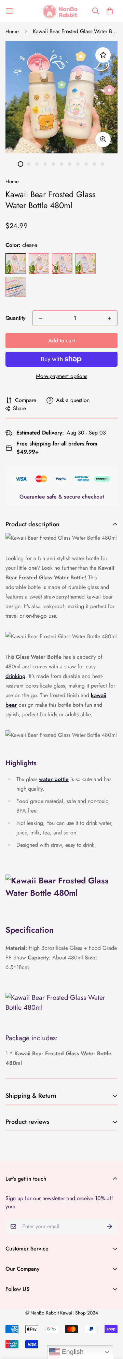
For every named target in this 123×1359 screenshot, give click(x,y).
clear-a (15, 263)
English (72, 1351)
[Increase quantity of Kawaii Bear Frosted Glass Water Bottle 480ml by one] (109, 318)
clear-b (39, 263)
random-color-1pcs (15, 287)
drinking (15, 676)
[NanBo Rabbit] (61, 11)
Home (12, 31)
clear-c (62, 263)
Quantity (15, 318)
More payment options (61, 376)
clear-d (85, 263)
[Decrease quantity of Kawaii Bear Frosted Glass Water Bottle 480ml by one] (41, 318)
